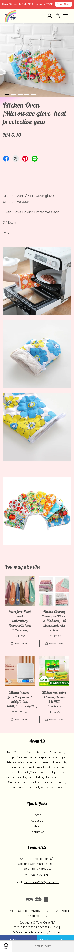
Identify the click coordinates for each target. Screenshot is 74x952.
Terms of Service (16, 911)
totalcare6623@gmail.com (41, 882)
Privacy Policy (39, 911)
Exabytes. (55, 932)
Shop (37, 826)
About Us (37, 820)
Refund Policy (60, 911)
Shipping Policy (38, 915)
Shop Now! (63, 4)
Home (37, 815)
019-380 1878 (40, 875)
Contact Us (37, 832)
